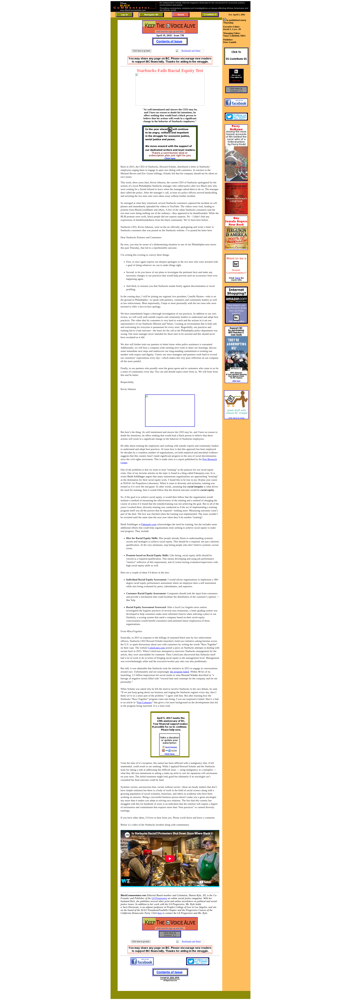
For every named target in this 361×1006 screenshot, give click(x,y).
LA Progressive (159, 898)
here (160, 913)
